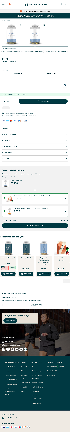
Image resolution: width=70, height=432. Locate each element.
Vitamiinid (24, 387)
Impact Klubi (51, 375)
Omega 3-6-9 (26, 258)
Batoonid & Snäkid (25, 377)
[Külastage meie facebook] (8, 349)
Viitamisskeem (56, 366)
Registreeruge (10, 320)
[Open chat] (25, 349)
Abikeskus (8, 371)
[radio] (18, 74)
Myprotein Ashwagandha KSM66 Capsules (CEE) (44, 261)
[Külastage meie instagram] (3, 349)
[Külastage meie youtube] (17, 349)
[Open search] (10, 4)
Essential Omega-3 (8, 258)
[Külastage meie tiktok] (12, 349)
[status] (8, 85)
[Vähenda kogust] (5, 85)
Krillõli (8, 20)
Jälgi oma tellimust (11, 384)
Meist (34, 366)
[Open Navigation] (3, 4)
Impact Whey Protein (61, 259)
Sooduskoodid (52, 371)
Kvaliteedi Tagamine (38, 371)
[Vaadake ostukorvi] (66, 4)
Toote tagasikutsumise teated (10, 391)
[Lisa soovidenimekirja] (65, 85)
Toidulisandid (25, 382)
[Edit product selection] (65, 199)
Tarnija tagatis (36, 403)
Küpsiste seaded (8, 337)
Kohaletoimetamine (11, 379)
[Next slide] (69, 262)
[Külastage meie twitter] (21, 349)
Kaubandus (35, 391)
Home (3, 20)
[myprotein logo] (36, 4)
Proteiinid (24, 366)
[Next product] (68, 281)
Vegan (23, 391)
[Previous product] (64, 281)
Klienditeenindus (10, 366)
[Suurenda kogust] (11, 85)
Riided (23, 371)
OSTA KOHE (9, 274)
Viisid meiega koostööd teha (37, 397)
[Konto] (61, 4)
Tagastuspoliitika (10, 375)
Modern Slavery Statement (37, 377)
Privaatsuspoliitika (37, 382)
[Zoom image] (20, 25)
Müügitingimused (37, 387)
